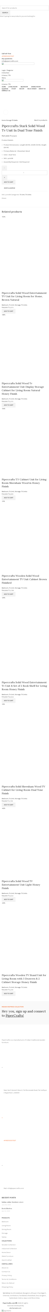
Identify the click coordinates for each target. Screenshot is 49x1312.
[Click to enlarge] (5, 112)
